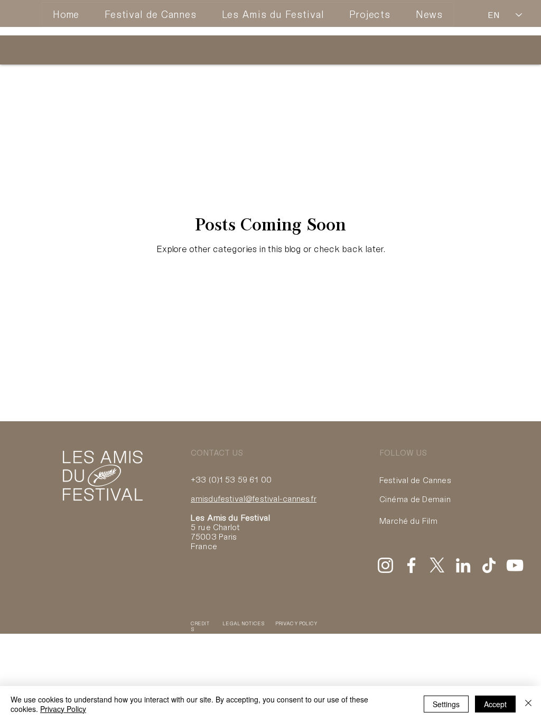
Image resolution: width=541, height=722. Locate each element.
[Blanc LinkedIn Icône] (463, 565)
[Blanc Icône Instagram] (385, 565)
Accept (495, 704)
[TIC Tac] (489, 565)
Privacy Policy (63, 709)
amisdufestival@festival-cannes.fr (253, 498)
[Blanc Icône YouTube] (515, 565)
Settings (446, 704)
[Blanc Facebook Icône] (411, 565)
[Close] (528, 704)
